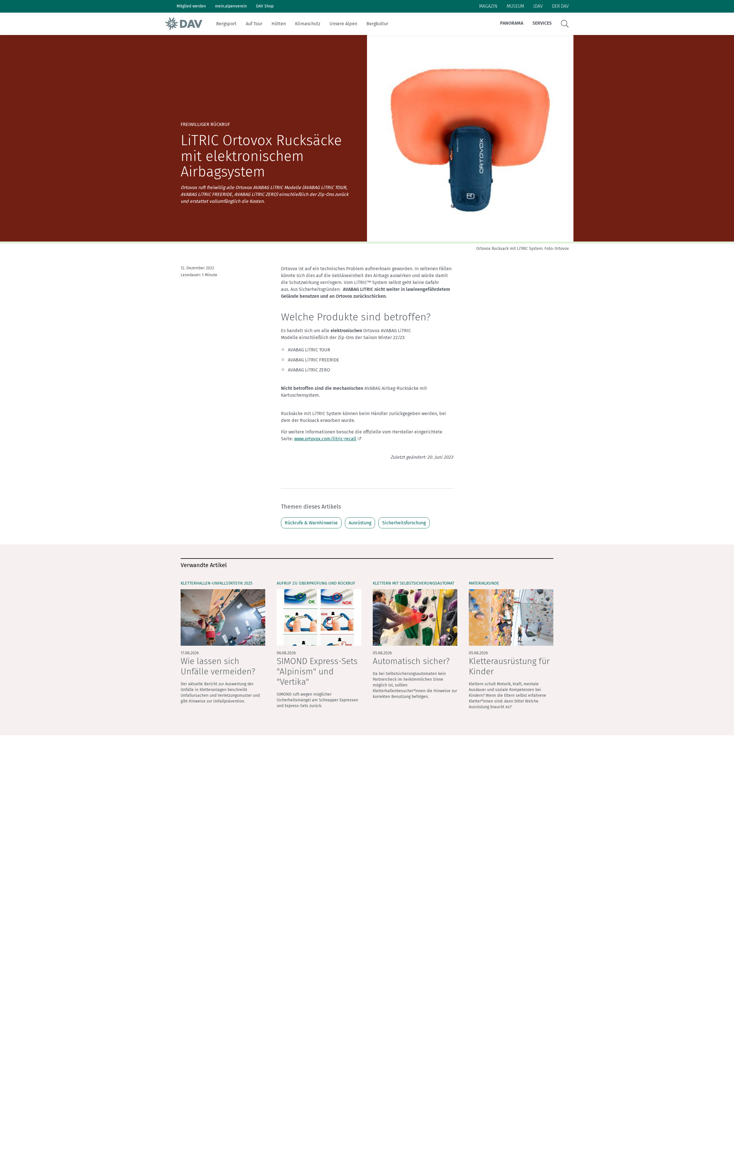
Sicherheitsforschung (404, 523)
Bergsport (226, 23)
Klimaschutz (307, 23)
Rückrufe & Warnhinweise (311, 523)
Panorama (511, 23)
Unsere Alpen (343, 23)
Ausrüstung (360, 523)
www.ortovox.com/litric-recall (325, 438)
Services (542, 23)
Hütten (279, 23)
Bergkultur (377, 23)
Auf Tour (254, 23)
